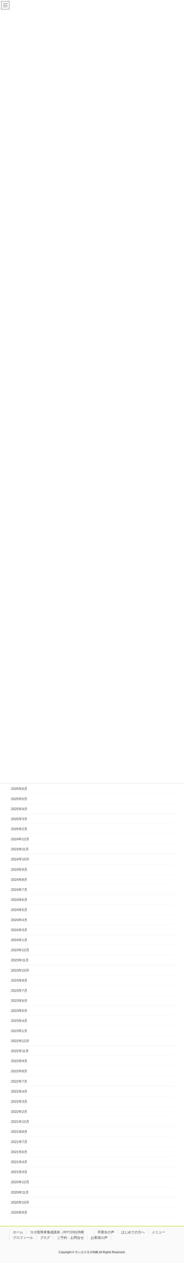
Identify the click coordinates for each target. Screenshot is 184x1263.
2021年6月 (19, 1152)
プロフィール (23, 1238)
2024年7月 (19, 890)
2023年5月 (19, 1011)
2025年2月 (19, 829)
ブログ (45, 1238)
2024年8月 (19, 879)
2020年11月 (20, 1192)
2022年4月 (19, 1091)
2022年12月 (20, 1041)
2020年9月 (19, 1212)
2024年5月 (19, 910)
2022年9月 (19, 1061)
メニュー (158, 1232)
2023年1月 (19, 1031)
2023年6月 (19, 1000)
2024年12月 (20, 839)
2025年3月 (19, 819)
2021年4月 (19, 1162)
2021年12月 (20, 1122)
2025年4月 (19, 809)
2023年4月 (19, 1021)
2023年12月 (20, 950)
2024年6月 (19, 900)
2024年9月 (19, 869)
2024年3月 (19, 930)
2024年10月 (20, 859)
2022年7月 (19, 1081)
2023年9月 (19, 980)
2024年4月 (19, 920)
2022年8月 (19, 1071)
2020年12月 (20, 1182)
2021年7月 (19, 1142)
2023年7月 (19, 990)
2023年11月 (20, 960)
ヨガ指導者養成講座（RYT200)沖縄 (60, 1232)
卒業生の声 (106, 1232)
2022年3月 (19, 1101)
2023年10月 (20, 970)
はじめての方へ (133, 1232)
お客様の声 (99, 1238)
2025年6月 (19, 789)
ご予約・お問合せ (70, 1238)
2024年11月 (20, 849)
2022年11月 (20, 1051)
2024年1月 (19, 940)
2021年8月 (19, 1132)
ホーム (18, 1232)
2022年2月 (19, 1111)
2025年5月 (19, 799)
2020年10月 (20, 1202)
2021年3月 (19, 1172)
